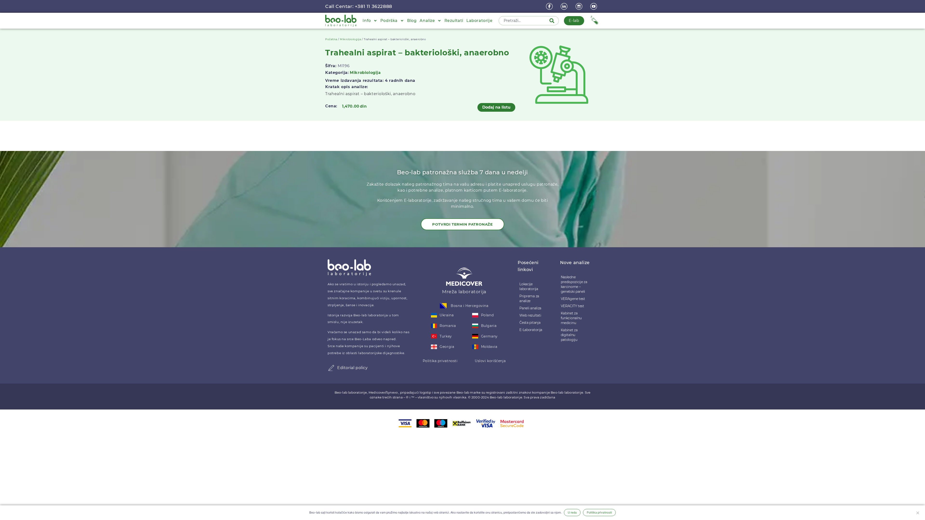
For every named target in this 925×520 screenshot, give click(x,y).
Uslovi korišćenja (490, 361)
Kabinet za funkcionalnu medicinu (571, 318)
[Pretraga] (552, 21)
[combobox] (524, 21)
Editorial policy (352, 367)
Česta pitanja (529, 322)
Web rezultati (530, 315)
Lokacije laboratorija (528, 286)
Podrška (389, 20)
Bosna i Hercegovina (469, 306)
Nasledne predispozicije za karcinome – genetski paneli (574, 284)
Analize (427, 20)
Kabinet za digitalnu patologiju (569, 335)
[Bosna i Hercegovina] (443, 305)
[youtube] (594, 6)
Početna (331, 39)
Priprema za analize (529, 298)
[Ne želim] (917, 512)
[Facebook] (549, 6)
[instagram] (579, 6)
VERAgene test (573, 299)
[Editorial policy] (331, 367)
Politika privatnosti (440, 361)
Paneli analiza (530, 308)
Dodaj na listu (496, 107)
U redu (572, 512)
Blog (411, 20)
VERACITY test (572, 306)
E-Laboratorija (530, 330)
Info (367, 20)
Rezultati (453, 20)
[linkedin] (564, 6)
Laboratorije (479, 20)
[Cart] (594, 20)
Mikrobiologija (350, 39)
